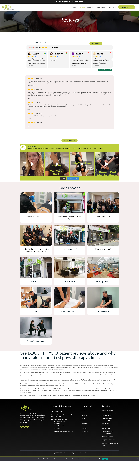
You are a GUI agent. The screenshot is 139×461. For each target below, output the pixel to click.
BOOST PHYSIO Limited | (63, 453)
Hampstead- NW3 (106, 418)
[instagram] (21, 427)
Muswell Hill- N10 (106, 433)
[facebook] (24, 427)
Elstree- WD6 (105, 423)
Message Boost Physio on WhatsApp (63, 414)
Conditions (84, 426)
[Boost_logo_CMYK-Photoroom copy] (26, 405)
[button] (112, 59)
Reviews (84, 420)
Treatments (85, 423)
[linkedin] (27, 427)
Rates (83, 418)
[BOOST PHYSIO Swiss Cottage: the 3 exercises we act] (82, 164)
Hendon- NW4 (106, 420)
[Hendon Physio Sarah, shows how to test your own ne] (57, 164)
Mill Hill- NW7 (106, 428)
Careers (84, 433)
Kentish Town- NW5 (107, 410)
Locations (84, 415)
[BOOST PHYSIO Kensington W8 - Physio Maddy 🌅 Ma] (32, 164)
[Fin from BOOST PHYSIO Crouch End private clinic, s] (107, 164)
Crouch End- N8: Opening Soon (110, 413)
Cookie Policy (84, 453)
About (83, 410)
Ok (103, 458)
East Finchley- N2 (106, 415)
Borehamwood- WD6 (107, 431)
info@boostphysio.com (60, 416)
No (106, 458)
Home (67, 24)
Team (83, 413)
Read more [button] (52, 65)
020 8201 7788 (77, 2)
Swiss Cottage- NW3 (107, 436)
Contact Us (85, 431)
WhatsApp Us (63, 2)
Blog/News (84, 428)
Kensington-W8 (106, 426)
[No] (137, 459)
